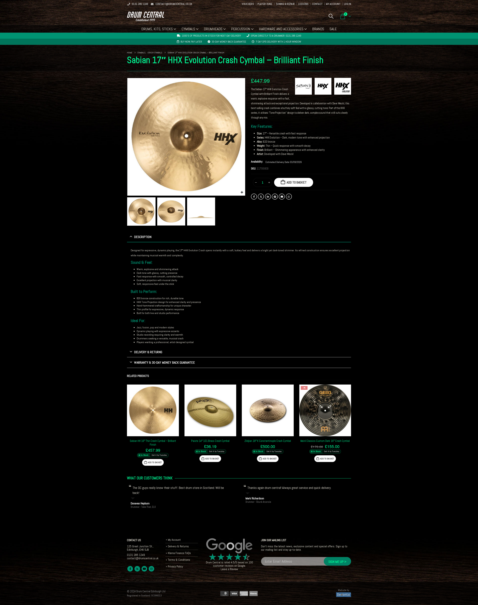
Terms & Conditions (179, 560)
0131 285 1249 (140, 4)
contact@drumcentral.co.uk (174, 4)
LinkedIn (268, 197)
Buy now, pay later (191, 41)
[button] (331, 16)
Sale (333, 29)
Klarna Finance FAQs (179, 553)
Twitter (261, 197)
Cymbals (188, 29)
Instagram (151, 569)
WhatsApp (289, 197)
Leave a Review (229, 569)
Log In (347, 4)
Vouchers (248, 4)
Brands (318, 29)
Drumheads (213, 29)
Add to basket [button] (155, 462)
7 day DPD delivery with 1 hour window (278, 41)
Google (241, 566)
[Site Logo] (145, 16)
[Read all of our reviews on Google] (229, 546)
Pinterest (275, 197)
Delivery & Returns (178, 546)
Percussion (240, 29)
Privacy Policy (175, 566)
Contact (317, 4)
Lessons (303, 4)
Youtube (144, 569)
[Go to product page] (153, 410)
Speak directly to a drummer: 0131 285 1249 (276, 35)
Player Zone (264, 4)
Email (282, 197)
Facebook (254, 197)
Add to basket (297, 182)
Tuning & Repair (285, 4)
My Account (333, 4)
